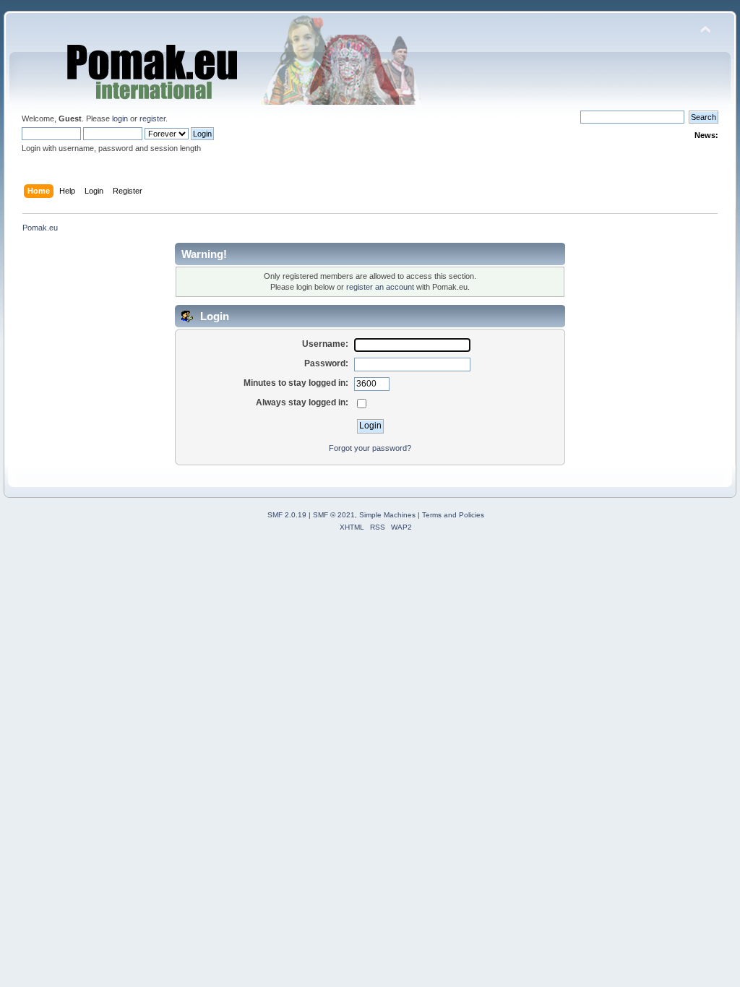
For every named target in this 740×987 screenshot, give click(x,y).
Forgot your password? (370, 448)
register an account (380, 287)
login (120, 118)
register (152, 118)
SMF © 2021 (334, 515)
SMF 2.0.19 (286, 515)
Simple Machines (387, 515)
